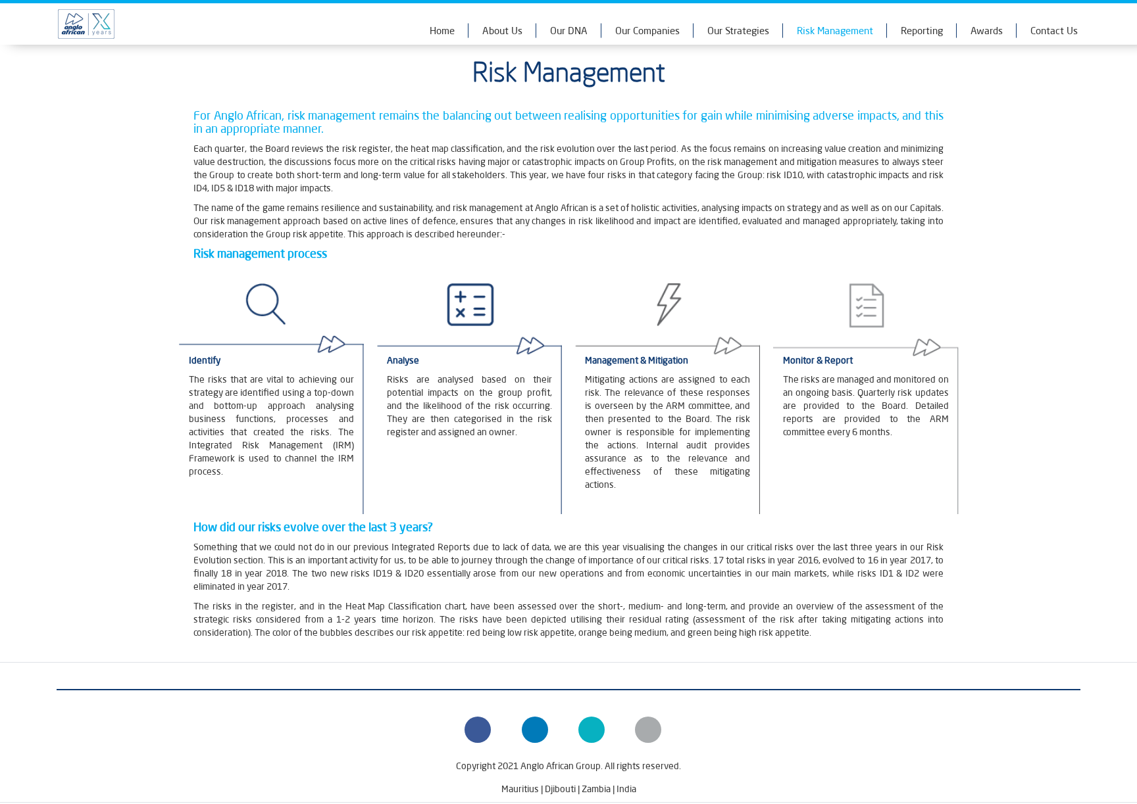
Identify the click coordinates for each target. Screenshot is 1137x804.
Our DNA (569, 30)
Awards (987, 30)
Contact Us (1054, 30)
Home (442, 30)
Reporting (922, 30)
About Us (502, 30)
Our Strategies (738, 30)
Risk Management (835, 30)
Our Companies (647, 30)
